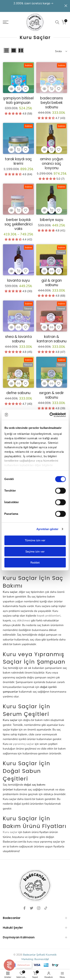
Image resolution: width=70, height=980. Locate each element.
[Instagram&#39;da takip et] (38, 908)
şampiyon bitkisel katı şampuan (18, 100)
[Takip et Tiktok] (45, 908)
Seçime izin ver (35, 551)
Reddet (35, 562)
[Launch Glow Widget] (9, 965)
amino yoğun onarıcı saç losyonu (51, 164)
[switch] (60, 491)
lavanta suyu (18, 280)
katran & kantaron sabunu (51, 339)
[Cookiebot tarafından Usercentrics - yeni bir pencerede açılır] (50, 414)
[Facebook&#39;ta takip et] (24, 908)
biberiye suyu (51, 219)
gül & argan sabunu (51, 282)
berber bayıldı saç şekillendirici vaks (18, 224)
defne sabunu (18, 392)
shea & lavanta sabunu (18, 339)
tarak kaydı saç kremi (18, 161)
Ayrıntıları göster (47, 529)
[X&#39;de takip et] (31, 908)
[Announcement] (34, 6)
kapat (65, 5)
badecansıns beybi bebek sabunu (51, 103)
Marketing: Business (35, 959)
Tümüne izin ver (35, 540)
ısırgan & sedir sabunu (51, 395)
